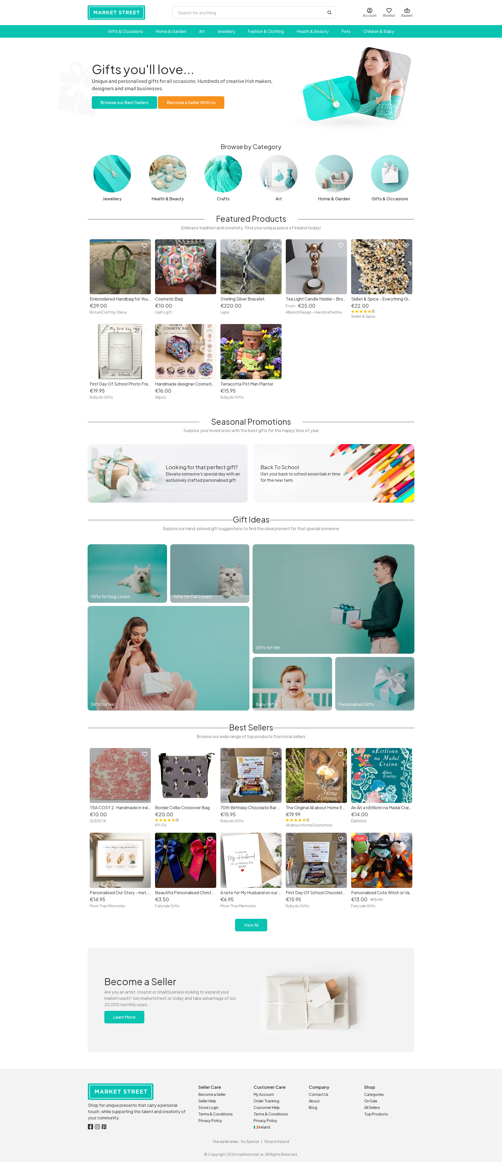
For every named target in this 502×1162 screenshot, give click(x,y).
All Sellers (372, 1107)
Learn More (124, 1017)
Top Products (376, 1114)
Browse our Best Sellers (124, 102)
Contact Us (318, 1094)
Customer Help (267, 1107)
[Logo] (116, 12)
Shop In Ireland (276, 1141)
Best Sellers (251, 727)
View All (251, 925)
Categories (374, 1094)
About (314, 1100)
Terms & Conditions (215, 1114)
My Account (264, 1094)
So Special (250, 1141)
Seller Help (207, 1100)
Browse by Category (251, 146)
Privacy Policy (210, 1120)
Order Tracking (266, 1100)
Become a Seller (212, 1094)
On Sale (370, 1100)
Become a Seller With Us (191, 102)
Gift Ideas (251, 519)
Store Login (208, 1107)
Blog (313, 1107)
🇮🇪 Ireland (262, 1127)
